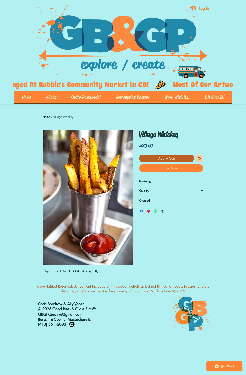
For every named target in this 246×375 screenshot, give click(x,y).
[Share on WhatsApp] (155, 211)
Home (46, 117)
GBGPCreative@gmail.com (60, 314)
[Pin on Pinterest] (148, 211)
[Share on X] (162, 211)
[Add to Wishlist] (199, 158)
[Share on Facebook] (141, 211)
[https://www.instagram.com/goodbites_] (72, 324)
